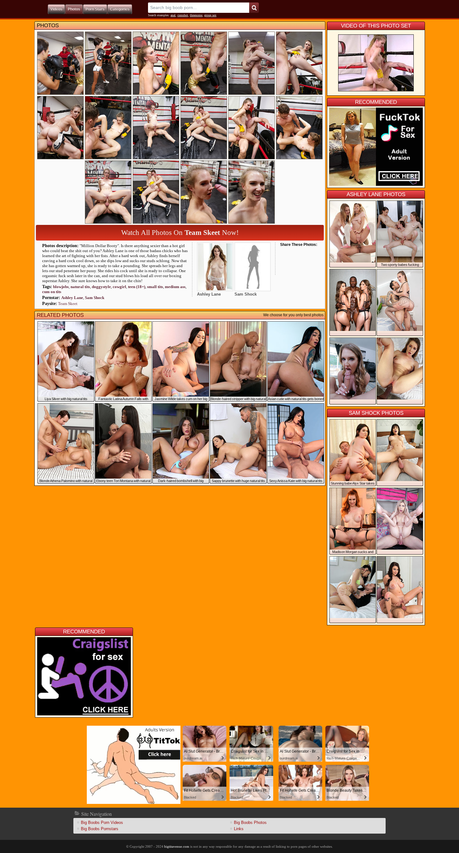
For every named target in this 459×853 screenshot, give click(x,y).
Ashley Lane (72, 297)
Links (239, 828)
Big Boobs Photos (250, 822)
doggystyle (101, 286)
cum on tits (51, 291)
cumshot (182, 15)
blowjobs (61, 286)
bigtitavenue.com (176, 846)
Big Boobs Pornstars (99, 828)
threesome (196, 15)
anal (172, 15)
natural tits (80, 286)
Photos (48, 25)
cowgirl (119, 286)
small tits (155, 286)
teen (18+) (136, 286)
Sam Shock (94, 297)
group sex (210, 15)
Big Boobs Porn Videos (102, 822)
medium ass (175, 286)
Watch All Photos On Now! (180, 232)
